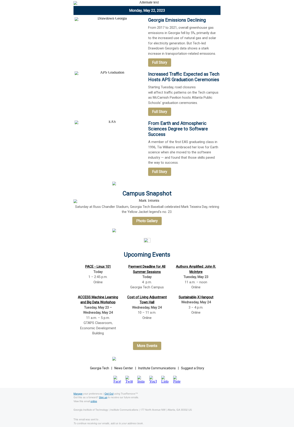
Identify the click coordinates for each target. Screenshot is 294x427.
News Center (123, 368)
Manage (78, 393)
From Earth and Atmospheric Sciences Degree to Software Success (178, 128)
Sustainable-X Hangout (196, 297)
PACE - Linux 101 (98, 266)
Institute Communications (157, 368)
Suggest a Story (192, 368)
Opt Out (109, 393)
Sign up (103, 397)
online (93, 401)
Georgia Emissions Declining (177, 20)
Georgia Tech (99, 368)
